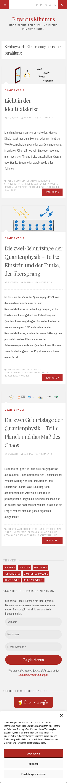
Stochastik (10, 535)
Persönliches (12, 574)
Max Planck (40, 184)
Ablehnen (34, 764)
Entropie (51, 529)
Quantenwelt (14, 90)
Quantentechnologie (36, 574)
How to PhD (40, 567)
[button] (61, 715)
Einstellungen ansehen (33, 774)
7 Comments (45, 454)
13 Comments (46, 117)
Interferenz (25, 184)
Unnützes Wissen (33, 580)
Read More (51, 192)
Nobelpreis (21, 187)
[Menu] (4, 4)
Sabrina (28, 117)
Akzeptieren (33, 753)
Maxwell (53, 184)
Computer (24, 567)
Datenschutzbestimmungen (33, 675)
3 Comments (45, 282)
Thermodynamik (27, 535)
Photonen (34, 187)
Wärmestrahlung (47, 535)
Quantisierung (49, 532)
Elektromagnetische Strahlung (22, 372)
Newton (8, 187)
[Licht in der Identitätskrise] (33, 75)
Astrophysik (34, 369)
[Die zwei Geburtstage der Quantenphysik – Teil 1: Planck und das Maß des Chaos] (33, 397)
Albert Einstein (16, 181)
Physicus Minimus (33, 19)
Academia (10, 567)
